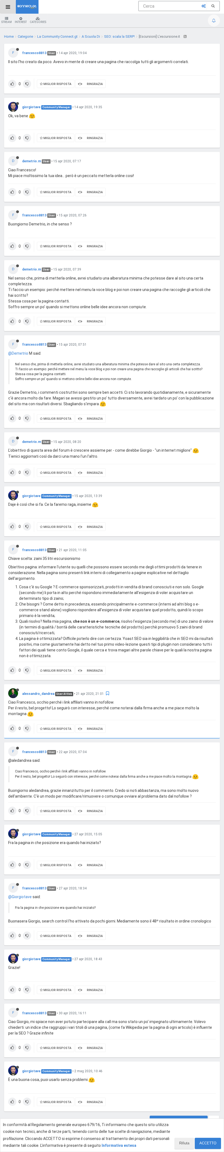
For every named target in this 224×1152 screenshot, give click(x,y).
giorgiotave (31, 107)
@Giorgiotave (20, 897)
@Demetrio (18, 353)
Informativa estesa (119, 1145)
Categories (38, 21)
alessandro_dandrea (38, 694)
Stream (6, 21)
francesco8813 (34, 53)
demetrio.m (31, 161)
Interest (21, 21)
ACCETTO (207, 1143)
